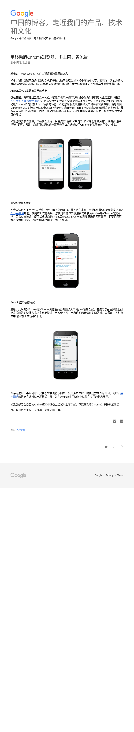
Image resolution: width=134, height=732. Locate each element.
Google (99, 475)
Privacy (110, 475)
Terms (120, 475)
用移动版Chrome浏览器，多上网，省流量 (49, 57)
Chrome (21, 430)
